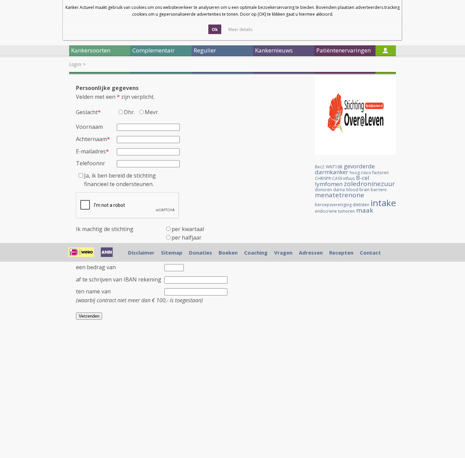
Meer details (240, 29)
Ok (215, 29)
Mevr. (152, 112)
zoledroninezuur (369, 183)
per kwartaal (188, 229)
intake (383, 203)
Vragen (283, 252)
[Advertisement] (355, 334)
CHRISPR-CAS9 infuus (335, 178)
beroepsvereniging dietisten (342, 205)
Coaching (256, 252)
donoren (323, 190)
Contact (370, 252)
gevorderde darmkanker (345, 169)
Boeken (228, 252)
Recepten (341, 252)
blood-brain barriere (366, 190)
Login (75, 64)
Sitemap (171, 252)
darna (339, 190)
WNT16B (334, 167)
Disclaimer (141, 252)
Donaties (200, 252)
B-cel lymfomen (342, 181)
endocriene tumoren (335, 211)
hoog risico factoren (369, 172)
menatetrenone (339, 194)
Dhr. (131, 112)
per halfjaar (187, 237)
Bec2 (319, 167)
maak (364, 210)
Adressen (311, 252)
